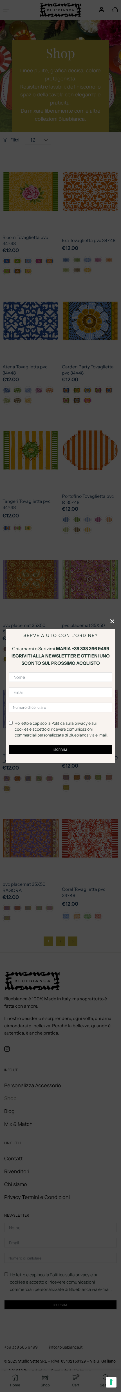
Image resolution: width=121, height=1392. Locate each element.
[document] (60, 696)
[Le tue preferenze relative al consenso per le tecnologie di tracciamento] (111, 1382)
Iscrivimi (60, 749)
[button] (112, 621)
